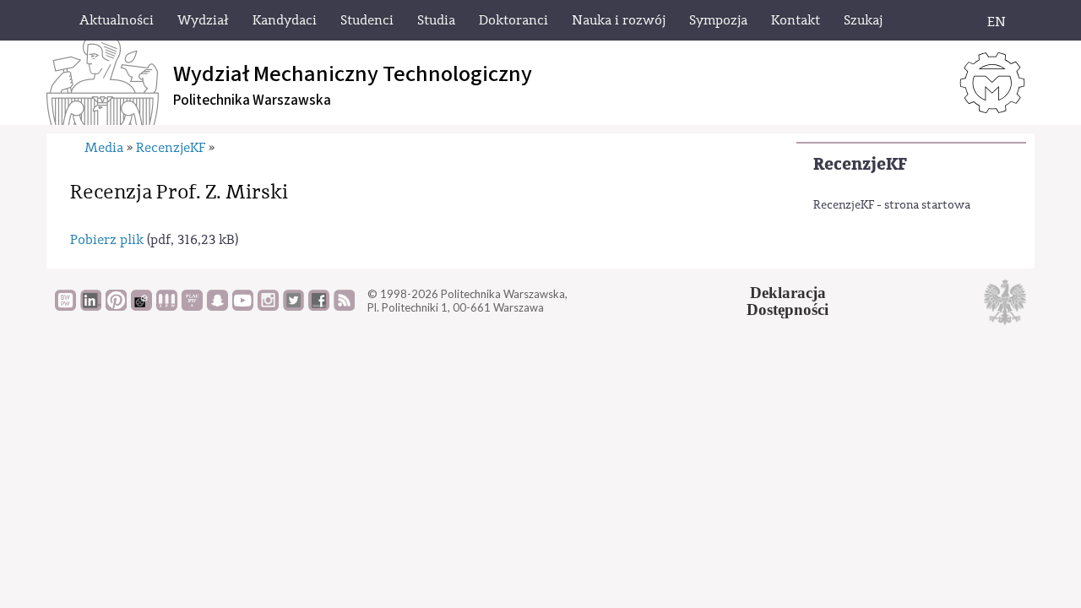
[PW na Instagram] (268, 306)
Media (103, 147)
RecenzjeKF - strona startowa (891, 205)
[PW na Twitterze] (293, 306)
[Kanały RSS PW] (344, 306)
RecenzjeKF (860, 164)
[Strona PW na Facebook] (318, 306)
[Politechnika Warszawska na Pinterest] (116, 306)
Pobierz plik (107, 239)
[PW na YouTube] (242, 306)
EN (996, 22)
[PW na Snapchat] (217, 306)
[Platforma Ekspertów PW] (141, 306)
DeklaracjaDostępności (787, 301)
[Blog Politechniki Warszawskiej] (192, 306)
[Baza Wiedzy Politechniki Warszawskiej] (65, 306)
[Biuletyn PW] (166, 306)
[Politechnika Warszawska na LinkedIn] (90, 306)
